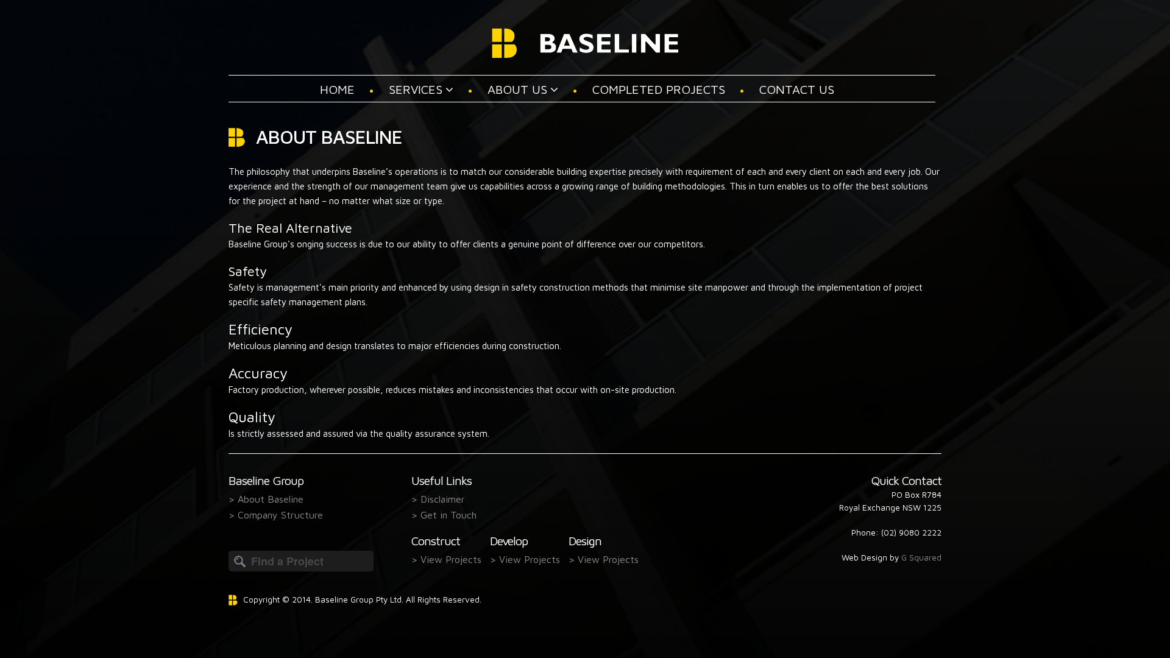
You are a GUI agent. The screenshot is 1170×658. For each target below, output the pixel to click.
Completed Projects (658, 89)
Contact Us (796, 89)
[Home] (585, 40)
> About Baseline (266, 498)
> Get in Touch (444, 514)
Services (415, 89)
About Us (517, 89)
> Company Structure (276, 514)
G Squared (921, 557)
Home (337, 89)
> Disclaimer (438, 498)
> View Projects (446, 559)
